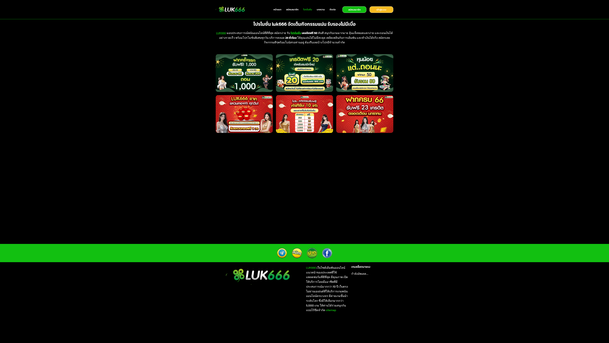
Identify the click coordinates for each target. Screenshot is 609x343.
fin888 (344, 324)
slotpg (333, 324)
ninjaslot (309, 324)
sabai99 (332, 329)
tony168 (259, 334)
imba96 (246, 334)
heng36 (291, 329)
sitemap (331, 310)
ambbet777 (231, 334)
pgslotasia (224, 329)
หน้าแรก (277, 9)
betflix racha (239, 324)
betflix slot (256, 324)
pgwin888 (305, 329)
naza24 (344, 329)
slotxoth (285, 334)
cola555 (384, 329)
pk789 (266, 329)
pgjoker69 (352, 334)
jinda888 (371, 329)
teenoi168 (368, 334)
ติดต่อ (333, 9)
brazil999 (253, 329)
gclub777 (357, 324)
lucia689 (239, 329)
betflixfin (222, 324)
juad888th (325, 334)
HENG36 (298, 334)
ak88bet (295, 324)
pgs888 (357, 329)
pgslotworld (383, 324)
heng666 (278, 329)
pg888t (270, 324)
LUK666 (221, 33)
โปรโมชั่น (307, 9)
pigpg (381, 334)
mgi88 (339, 334)
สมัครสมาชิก (292, 9)
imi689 (322, 324)
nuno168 (272, 334)
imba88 (319, 329)
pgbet (369, 324)
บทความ (321, 9)
